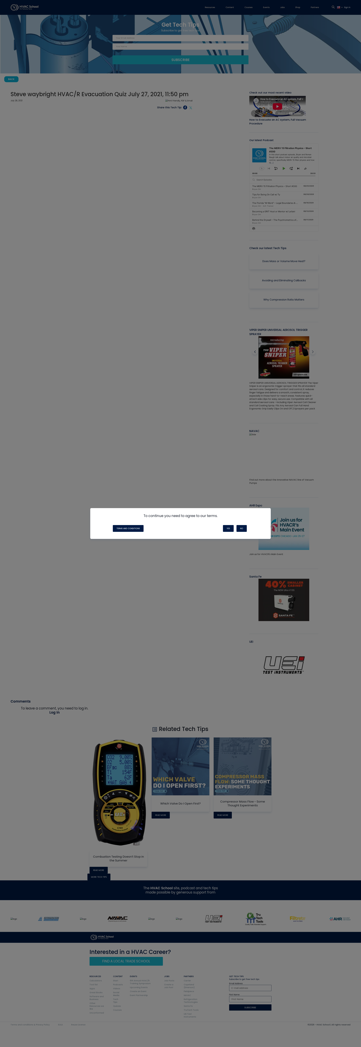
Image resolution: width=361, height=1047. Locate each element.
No (241, 528)
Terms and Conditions (128, 528)
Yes (228, 528)
